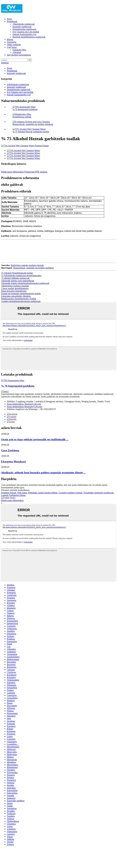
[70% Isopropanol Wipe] (12, 380)
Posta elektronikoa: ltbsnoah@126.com (24, 406)
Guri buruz (12, 47)
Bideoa (10, 39)
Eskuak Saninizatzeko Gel (24, 34)
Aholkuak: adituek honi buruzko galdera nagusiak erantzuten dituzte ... (43, 472)
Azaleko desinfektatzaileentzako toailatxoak (21, 301)
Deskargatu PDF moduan (35, 172)
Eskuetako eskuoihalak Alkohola (16, 296)
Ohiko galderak (14, 44)
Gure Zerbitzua (10, 450)
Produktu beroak (8, 492)
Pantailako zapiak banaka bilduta (43, 492)
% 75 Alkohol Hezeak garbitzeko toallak (31, 131)
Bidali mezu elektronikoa (12, 172)
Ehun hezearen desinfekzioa (13, 291)
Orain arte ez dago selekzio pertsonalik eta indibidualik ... (34, 439)
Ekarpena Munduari (13, 461)
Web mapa (22, 492)
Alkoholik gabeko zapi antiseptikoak (17, 280)
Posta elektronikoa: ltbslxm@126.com (24, 404)
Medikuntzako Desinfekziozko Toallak (18, 298)
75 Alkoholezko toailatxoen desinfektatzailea (21, 275)
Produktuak (12, 21)
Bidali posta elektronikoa (12, 500)
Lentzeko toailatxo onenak (70, 492)
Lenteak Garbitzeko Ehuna (13, 495)
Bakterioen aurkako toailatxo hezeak (27, 265)
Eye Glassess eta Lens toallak (26, 32)
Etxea (9, 19)
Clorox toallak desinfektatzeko (15, 288)
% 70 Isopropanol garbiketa (25, 109)
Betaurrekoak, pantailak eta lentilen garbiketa (33, 124)
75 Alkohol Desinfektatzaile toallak (17, 273)
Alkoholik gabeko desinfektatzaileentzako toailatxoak (25, 283)
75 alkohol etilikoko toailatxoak (15, 278)
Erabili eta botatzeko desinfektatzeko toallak (21, 293)
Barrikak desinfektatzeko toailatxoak (29, 37)
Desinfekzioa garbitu (22, 117)
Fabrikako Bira (19, 50)
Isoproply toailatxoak (22, 26)
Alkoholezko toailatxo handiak (15, 286)
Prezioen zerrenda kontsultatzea (15, 490)
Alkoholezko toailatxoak (24, 24)
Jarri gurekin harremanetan (19, 55)
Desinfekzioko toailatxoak (24, 29)
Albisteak (17, 52)
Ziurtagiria (11, 42)
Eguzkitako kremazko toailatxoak (99, 492)
